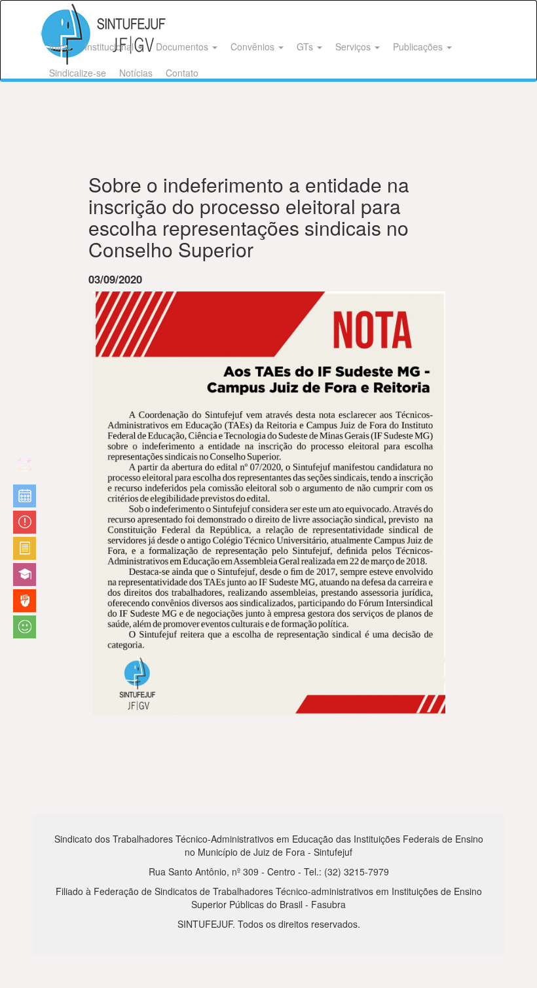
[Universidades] (24, 574)
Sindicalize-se (77, 72)
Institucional (110, 46)
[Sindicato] (24, 600)
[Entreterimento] (24, 469)
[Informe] (24, 548)
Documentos (183, 46)
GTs (306, 46)
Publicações (419, 46)
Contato (182, 72)
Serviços (354, 46)
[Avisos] (24, 522)
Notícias (136, 72)
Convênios (254, 46)
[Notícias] (24, 496)
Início (60, 46)
